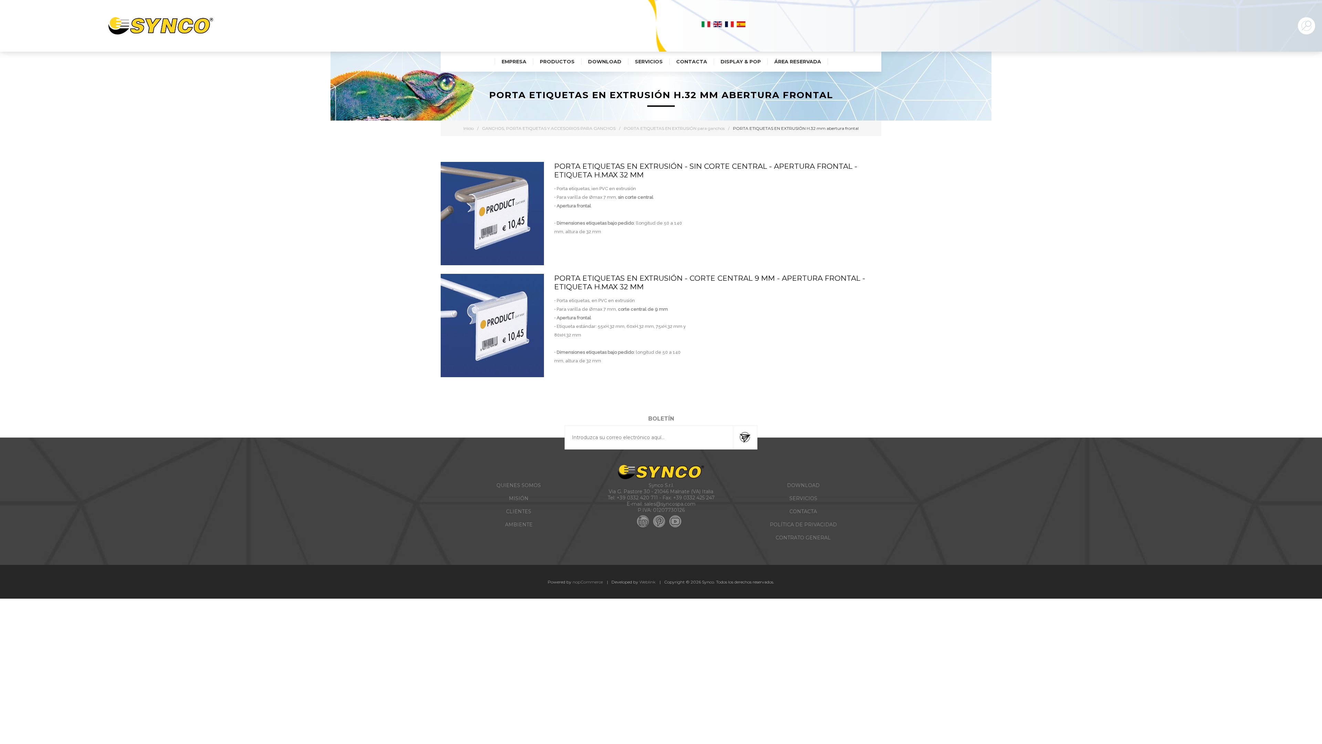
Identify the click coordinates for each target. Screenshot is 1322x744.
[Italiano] (706, 24)
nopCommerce (588, 582)
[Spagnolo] (741, 24)
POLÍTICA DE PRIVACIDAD (803, 524)
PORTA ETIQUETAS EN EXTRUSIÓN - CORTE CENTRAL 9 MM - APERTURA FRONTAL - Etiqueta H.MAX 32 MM (709, 282)
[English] (717, 24)
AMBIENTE (519, 524)
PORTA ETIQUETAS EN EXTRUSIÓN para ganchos (674, 128)
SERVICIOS (803, 498)
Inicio (468, 128)
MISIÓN (518, 498)
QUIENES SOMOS (518, 485)
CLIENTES (518, 511)
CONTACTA (803, 511)
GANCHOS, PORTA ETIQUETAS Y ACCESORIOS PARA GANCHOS (549, 128)
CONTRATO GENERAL (803, 538)
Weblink (647, 582)
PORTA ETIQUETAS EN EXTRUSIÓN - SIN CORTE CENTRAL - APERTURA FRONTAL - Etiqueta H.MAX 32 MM (705, 170)
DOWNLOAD (803, 485)
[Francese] (729, 24)
